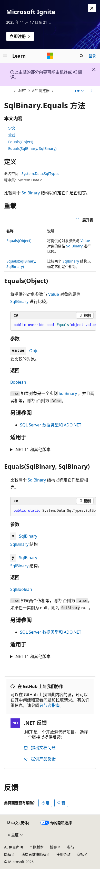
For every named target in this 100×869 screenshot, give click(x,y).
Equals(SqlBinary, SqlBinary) (32, 148)
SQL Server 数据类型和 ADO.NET (50, 425)
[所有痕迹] (8, 91)
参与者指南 (49, 705)
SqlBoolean (21, 589)
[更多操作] (91, 91)
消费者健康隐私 (33, 854)
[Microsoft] (50, 56)
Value (85, 240)
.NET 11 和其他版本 (33, 449)
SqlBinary (31, 193)
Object (35, 350)
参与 (70, 847)
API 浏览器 (40, 90)
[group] (53, 325)
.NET (22, 90)
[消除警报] (92, 8)
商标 (80, 854)
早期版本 (36, 847)
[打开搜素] (81, 55)
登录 (92, 55)
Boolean (18, 382)
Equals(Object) (20, 141)
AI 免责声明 (13, 847)
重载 (11, 135)
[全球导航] (5, 55)
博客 (53, 847)
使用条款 (63, 854)
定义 (11, 128)
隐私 (7, 854)
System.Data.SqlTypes (40, 173)
